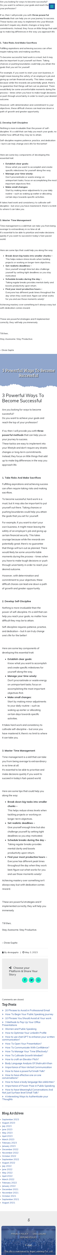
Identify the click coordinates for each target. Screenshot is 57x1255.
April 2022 (7, 1176)
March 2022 (8, 1179)
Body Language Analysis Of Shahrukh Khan (27, 1063)
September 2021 (10, 1199)
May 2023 (7, 1132)
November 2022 (10, 1152)
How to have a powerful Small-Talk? (24, 1071)
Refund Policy (28, 1237)
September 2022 (10, 1159)
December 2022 (10, 1149)
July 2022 (7, 1166)
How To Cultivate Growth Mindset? (23, 1055)
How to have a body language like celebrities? (29, 1081)
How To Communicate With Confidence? (26, 1047)
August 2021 (8, 1202)
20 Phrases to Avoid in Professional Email (26, 1010)
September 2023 (10, 1119)
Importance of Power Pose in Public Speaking (29, 1085)
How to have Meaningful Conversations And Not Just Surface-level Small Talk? (27, 1091)
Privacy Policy (19, 1234)
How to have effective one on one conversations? (21, 1076)
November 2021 (10, 1192)
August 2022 (8, 1162)
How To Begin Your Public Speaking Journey (28, 1014)
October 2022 (9, 1156)
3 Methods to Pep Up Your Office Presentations (21, 1023)
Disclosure (39, 1234)
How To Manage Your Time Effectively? (25, 1051)
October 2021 (9, 1196)
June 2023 (7, 1129)
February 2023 (9, 1142)
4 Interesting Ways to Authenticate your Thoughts (25, 1098)
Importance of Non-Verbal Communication (27, 1067)
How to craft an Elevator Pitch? (21, 1059)
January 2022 (9, 1186)
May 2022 (7, 1172)
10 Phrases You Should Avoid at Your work (27, 1018)
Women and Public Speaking (19, 1028)
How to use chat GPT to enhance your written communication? (28, 1038)
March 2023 (8, 1139)
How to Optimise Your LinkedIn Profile (24, 1032)
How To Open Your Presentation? (22, 1043)
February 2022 (9, 1182)
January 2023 (9, 1146)
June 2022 (7, 1169)
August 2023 (8, 1122)
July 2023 (7, 1126)
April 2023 (7, 1136)
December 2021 (10, 1189)
